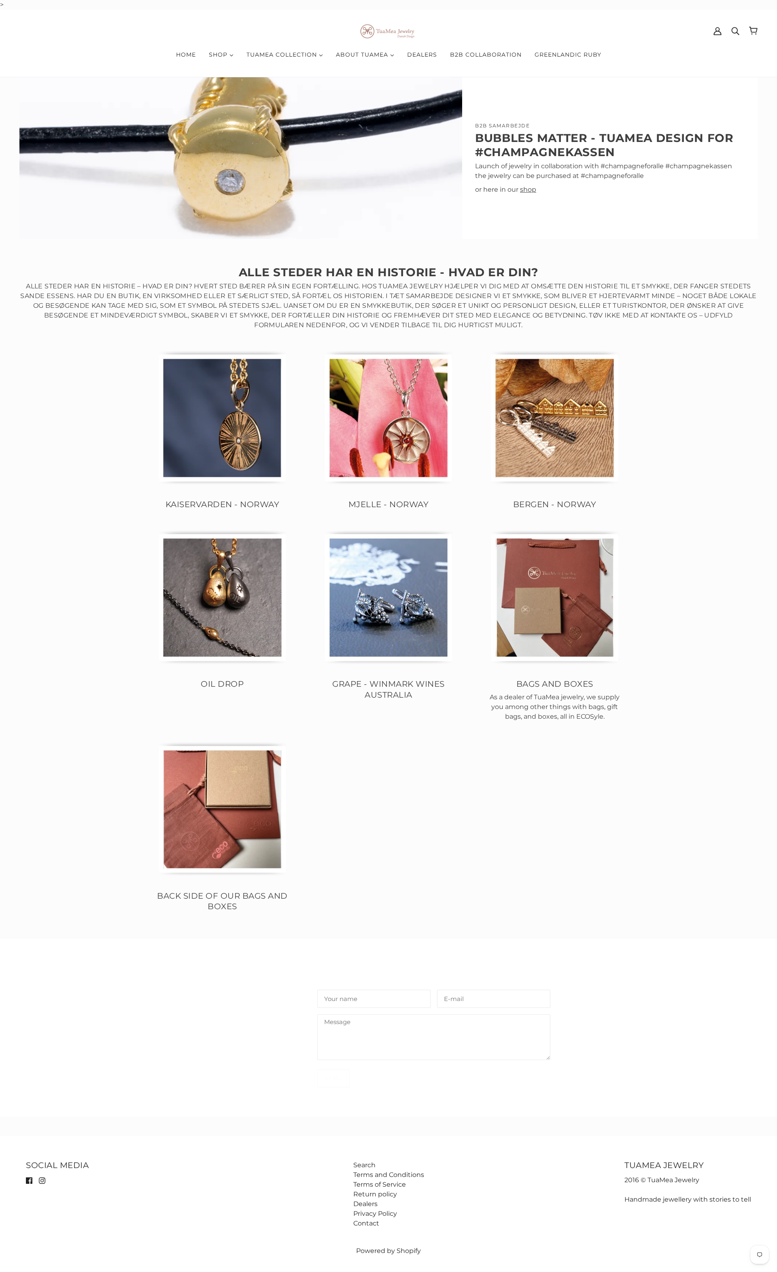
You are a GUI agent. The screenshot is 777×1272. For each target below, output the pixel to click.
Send (334, 1078)
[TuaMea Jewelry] (388, 30)
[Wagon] (753, 30)
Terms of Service (379, 1184)
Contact (366, 1223)
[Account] (717, 30)
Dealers (365, 1204)
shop (528, 189)
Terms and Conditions (388, 1175)
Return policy (375, 1194)
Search (364, 1165)
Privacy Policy (375, 1213)
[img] (29, 1180)
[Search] (735, 30)
